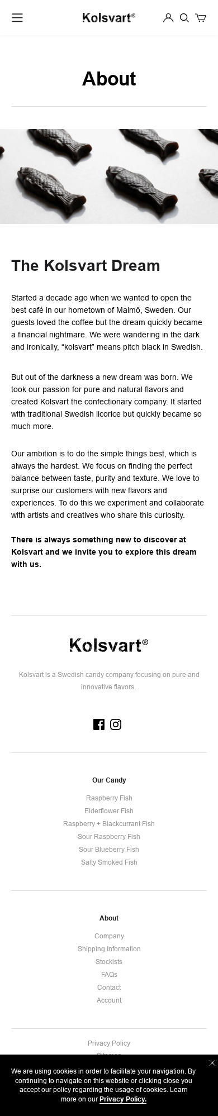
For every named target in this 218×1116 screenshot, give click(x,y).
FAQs (109, 974)
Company (109, 936)
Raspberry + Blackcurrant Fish (109, 823)
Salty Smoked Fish (109, 862)
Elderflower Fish (109, 811)
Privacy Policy (109, 1043)
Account (109, 1000)
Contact (109, 987)
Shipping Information (109, 949)
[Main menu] (17, 17)
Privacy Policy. (122, 1099)
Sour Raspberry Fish (109, 836)
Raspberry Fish (109, 798)
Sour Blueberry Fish (109, 849)
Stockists (109, 961)
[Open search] (184, 18)
